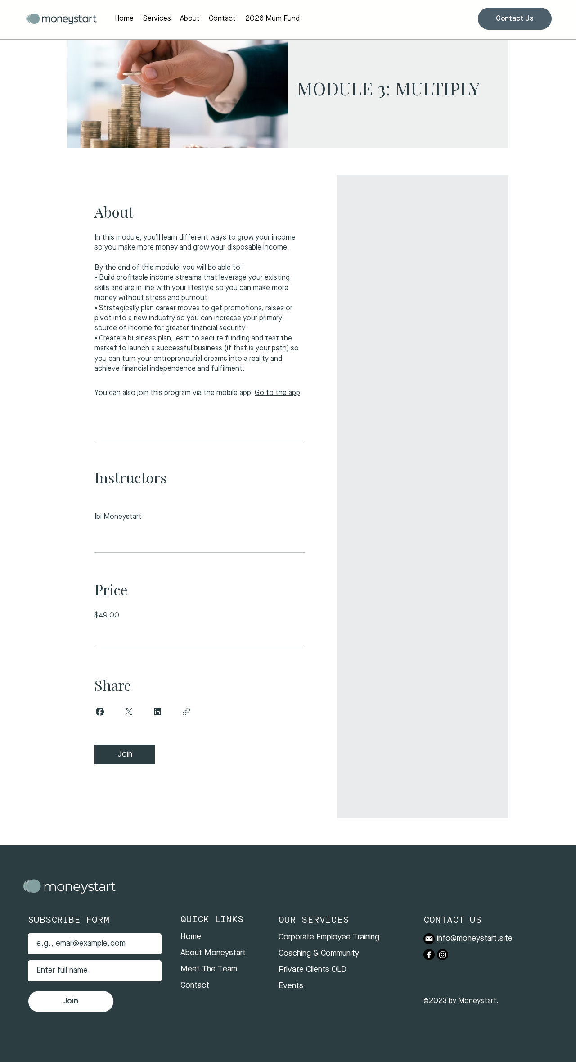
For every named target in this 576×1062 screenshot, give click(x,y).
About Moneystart (213, 953)
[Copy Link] (186, 711)
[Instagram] (442, 954)
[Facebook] (429, 954)
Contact (194, 985)
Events (291, 986)
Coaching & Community (319, 953)
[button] (156, 19)
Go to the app (277, 393)
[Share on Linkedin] (157, 711)
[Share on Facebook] (99, 711)
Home (190, 937)
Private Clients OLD (312, 970)
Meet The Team (208, 969)
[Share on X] (128, 711)
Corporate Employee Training (329, 937)
